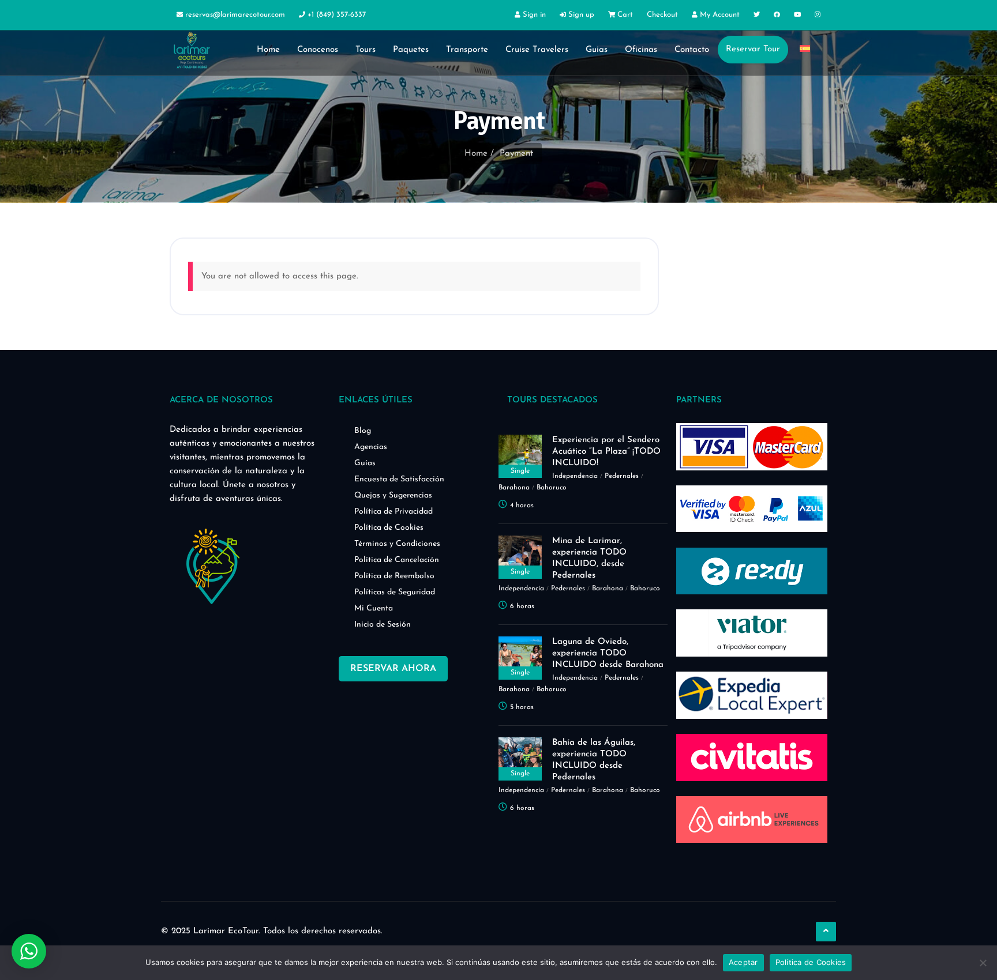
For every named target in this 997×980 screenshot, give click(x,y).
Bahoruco (552, 487)
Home (268, 50)
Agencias (370, 447)
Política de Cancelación (396, 560)
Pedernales (622, 476)
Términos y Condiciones (397, 544)
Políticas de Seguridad (394, 592)
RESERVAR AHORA (393, 668)
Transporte (467, 50)
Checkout (662, 14)
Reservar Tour (753, 49)
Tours (365, 50)
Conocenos (317, 50)
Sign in (533, 14)
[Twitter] (757, 15)
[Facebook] (777, 15)
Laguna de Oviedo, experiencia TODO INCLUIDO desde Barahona (608, 653)
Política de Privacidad (393, 511)
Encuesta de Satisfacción (399, 479)
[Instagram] (817, 15)
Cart (624, 14)
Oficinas (641, 50)
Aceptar (743, 962)
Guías (365, 463)
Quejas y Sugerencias (393, 495)
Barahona (514, 487)
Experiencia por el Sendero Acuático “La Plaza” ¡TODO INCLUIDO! (606, 452)
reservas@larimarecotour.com (235, 14)
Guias (597, 50)
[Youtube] (797, 15)
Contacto (691, 50)
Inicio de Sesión (382, 624)
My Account (719, 14)
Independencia (575, 476)
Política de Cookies (388, 527)
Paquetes (411, 50)
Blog (362, 431)
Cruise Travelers (536, 50)
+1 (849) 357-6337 (335, 14)
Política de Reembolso (394, 576)
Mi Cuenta (373, 608)
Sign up (580, 14)
